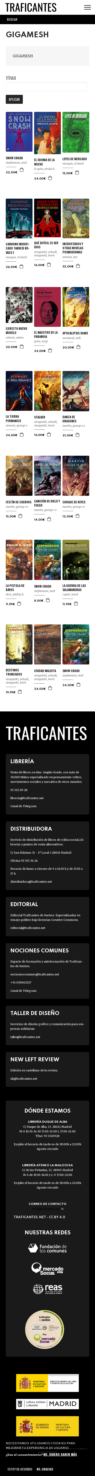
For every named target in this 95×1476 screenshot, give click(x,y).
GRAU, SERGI (41, 341)
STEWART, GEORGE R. (17, 425)
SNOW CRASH (14, 158)
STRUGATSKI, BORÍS (44, 255)
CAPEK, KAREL (70, 594)
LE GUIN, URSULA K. (44, 169)
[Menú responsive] (87, 7)
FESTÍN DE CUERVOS (18, 502)
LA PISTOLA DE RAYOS (15, 587)
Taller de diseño (34, 1013)
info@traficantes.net (47, 1209)
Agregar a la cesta (22, 170)
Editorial (24, 904)
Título (11, 78)
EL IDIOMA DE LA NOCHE (44, 162)
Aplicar (14, 99)
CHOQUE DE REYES (73, 502)
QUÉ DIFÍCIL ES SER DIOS (46, 245)
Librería (22, 761)
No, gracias (45, 1469)
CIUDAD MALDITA (45, 671)
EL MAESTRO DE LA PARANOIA (46, 334)
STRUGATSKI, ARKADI (45, 252)
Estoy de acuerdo (20, 1469)
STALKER (39, 417)
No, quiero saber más (60, 1454)
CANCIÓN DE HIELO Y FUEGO (47, 503)
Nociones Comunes (39, 951)
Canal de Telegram (23, 806)
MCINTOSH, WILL (71, 338)
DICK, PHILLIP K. (15, 594)
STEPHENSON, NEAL (16, 162)
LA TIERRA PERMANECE (13, 418)
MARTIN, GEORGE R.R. (73, 425)
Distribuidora (31, 829)
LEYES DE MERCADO (74, 159)
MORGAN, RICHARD (72, 163)
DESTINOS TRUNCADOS (14, 672)
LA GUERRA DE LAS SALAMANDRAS (74, 587)
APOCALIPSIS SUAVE (75, 333)
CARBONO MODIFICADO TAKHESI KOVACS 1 (18, 248)
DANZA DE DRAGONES (69, 419)
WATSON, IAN (69, 257)
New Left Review (34, 1059)
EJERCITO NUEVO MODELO (16, 330)
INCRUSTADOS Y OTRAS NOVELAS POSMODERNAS (72, 248)
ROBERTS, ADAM (15, 337)
